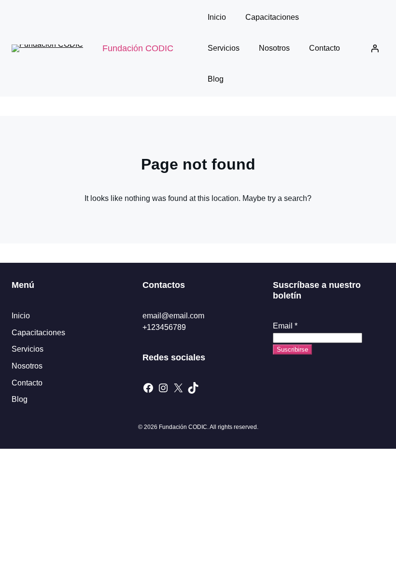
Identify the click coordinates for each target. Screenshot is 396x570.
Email (285, 326)
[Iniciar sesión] (374, 48)
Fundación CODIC (137, 48)
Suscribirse (292, 349)
